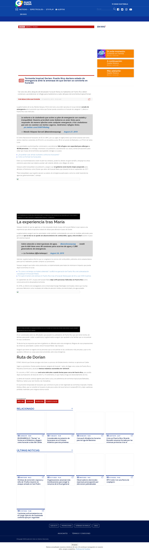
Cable (96, 526)
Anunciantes (63, 533)
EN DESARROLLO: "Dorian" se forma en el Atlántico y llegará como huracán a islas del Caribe (30, 440)
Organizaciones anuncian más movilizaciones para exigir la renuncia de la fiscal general (58, 482)
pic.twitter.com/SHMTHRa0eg (36, 127)
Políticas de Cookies (83, 549)
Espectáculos (36, 9)
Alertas (61, 9)
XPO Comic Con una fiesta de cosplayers (118, 481)
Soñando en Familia (115, 54)
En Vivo (23, 14)
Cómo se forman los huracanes (29, 157)
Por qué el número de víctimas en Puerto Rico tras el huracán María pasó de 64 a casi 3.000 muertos (54, 276)
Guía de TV (53, 526)
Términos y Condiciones (81, 533)
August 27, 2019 (71, 131)
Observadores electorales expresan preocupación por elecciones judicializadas (88, 482)
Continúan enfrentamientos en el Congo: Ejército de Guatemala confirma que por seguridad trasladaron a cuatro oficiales (30, 516)
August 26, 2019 (57, 253)
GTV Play (50, 9)
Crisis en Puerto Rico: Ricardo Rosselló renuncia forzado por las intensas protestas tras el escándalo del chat (120, 441)
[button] (114, 9)
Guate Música (113, 63)
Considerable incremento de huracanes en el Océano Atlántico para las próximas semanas (58, 441)
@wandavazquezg (68, 244)
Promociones (67, 526)
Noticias (23, 9)
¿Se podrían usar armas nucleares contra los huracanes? (38, 155)
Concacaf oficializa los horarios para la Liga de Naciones (89, 439)
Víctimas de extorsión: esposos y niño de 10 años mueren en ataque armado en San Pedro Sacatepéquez (30, 483)
